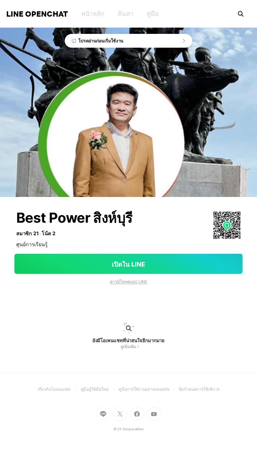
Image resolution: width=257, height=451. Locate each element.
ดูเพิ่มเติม (128, 346)
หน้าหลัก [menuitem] (92, 14)
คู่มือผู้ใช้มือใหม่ (100, 389)
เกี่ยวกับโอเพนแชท (59, 389)
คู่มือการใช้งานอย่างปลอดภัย (148, 389)
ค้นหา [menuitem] (125, 14)
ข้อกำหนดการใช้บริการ (199, 389)
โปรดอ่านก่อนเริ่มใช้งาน (101, 40)
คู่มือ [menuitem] (152, 14)
